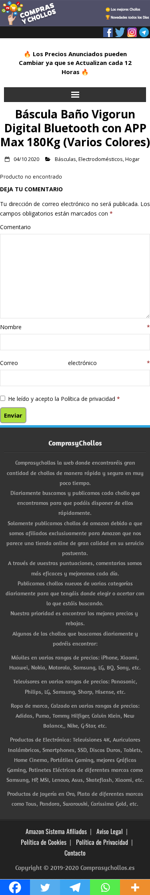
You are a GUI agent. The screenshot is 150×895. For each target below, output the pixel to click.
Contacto (75, 853)
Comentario (15, 227)
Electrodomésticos (100, 159)
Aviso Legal (109, 831)
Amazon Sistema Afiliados (56, 831)
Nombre (75, 327)
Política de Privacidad (102, 842)
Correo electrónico (75, 363)
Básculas (65, 159)
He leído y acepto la (64, 398)
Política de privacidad (89, 398)
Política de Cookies (43, 842)
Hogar (132, 159)
